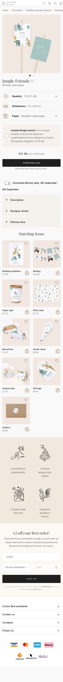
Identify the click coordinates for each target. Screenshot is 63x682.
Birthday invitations (11, 271)
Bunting (36, 271)
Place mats (38, 310)
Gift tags (37, 388)
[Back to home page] (11, 5)
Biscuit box (7, 349)
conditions (35, 589)
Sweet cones (39, 349)
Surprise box (8, 388)
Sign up (31, 579)
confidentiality (46, 587)
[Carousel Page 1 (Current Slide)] (30, 75)
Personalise (31, 163)
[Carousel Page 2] (33, 75)
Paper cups (7, 310)
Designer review (19, 211)
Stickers (6, 427)
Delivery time (17, 222)
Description (16, 200)
